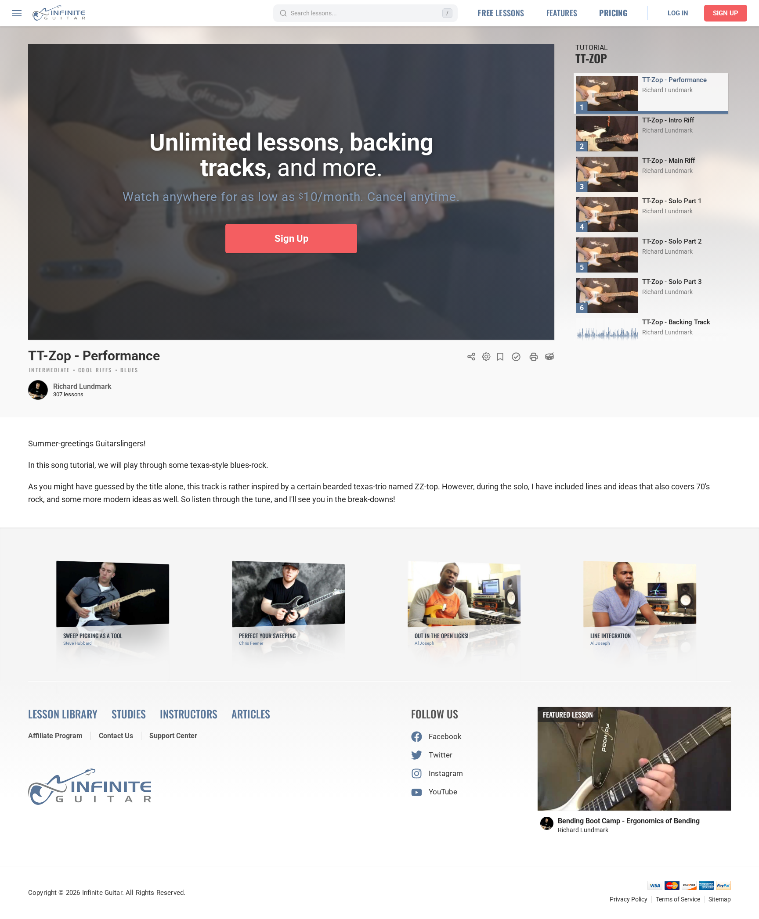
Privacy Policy (628, 899)
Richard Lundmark (82, 386)
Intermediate (49, 370)
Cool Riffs (95, 370)
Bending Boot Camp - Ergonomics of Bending (629, 821)
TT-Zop (591, 58)
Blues (129, 370)
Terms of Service (678, 899)
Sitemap (719, 899)
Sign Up (725, 13)
